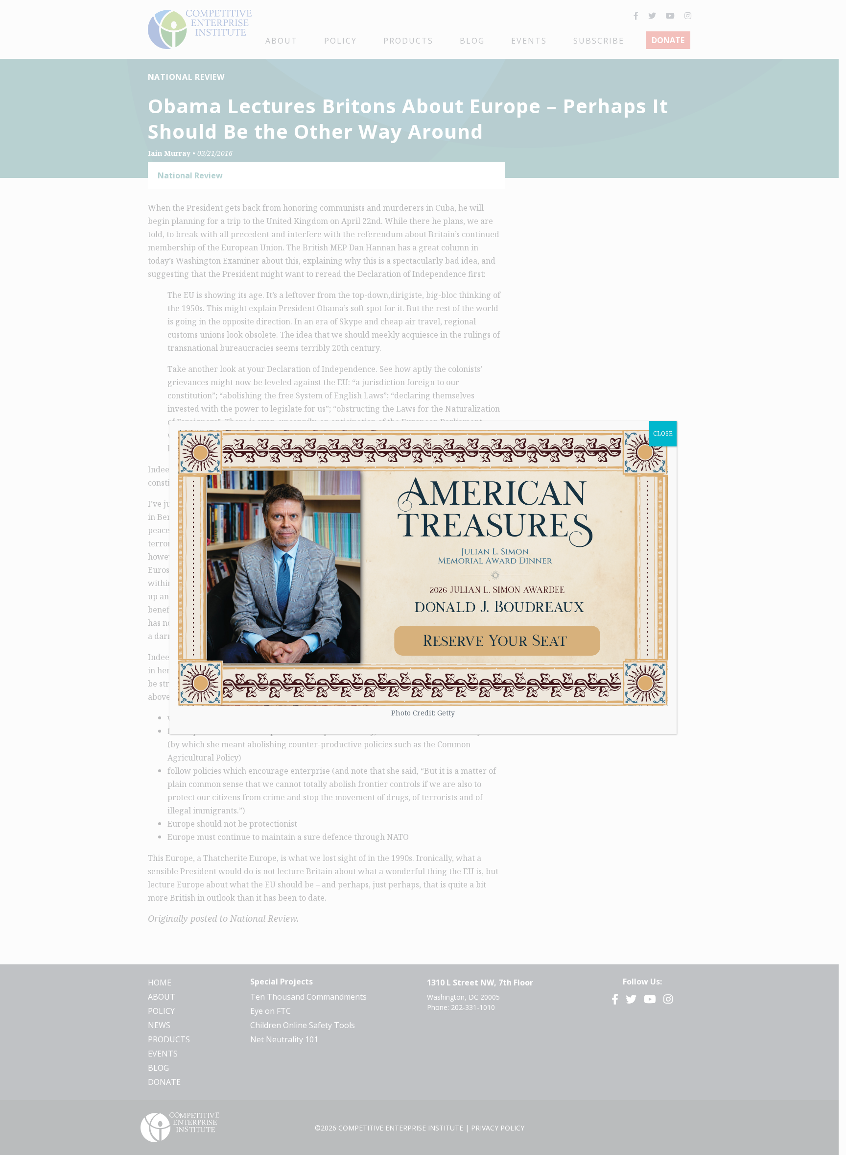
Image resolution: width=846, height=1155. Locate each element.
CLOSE (663, 433)
